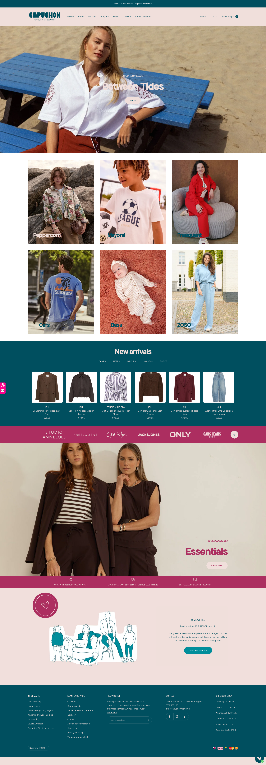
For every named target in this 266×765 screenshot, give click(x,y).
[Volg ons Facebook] (169, 716)
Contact (71, 719)
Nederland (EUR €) (37, 748)
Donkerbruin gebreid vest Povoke (150, 412)
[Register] (148, 720)
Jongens (104, 16)
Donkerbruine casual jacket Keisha (81, 412)
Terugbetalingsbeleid (77, 737)
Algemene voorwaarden (78, 723)
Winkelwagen (229, 16)
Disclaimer (72, 728)
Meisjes (92, 16)
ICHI (47, 407)
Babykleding (33, 719)
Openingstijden (198, 650)
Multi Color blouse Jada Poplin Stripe (116, 412)
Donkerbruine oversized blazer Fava (47, 412)
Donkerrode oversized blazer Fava (184, 412)
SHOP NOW (217, 565)
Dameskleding (34, 701)
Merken (127, 16)
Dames (70, 16)
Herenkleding (34, 706)
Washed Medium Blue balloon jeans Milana (219, 412)
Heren (81, 16)
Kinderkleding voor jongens (40, 710)
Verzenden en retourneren (80, 710)
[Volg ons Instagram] (177, 716)
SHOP (133, 100)
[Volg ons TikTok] (185, 716)
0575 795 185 (172, 705)
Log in (214, 16)
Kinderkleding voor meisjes (40, 714)
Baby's (116, 16)
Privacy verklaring (75, 732)
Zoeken (203, 16)
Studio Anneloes (143, 16)
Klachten (71, 714)
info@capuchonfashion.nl (178, 708)
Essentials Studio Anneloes (40, 728)
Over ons (71, 701)
